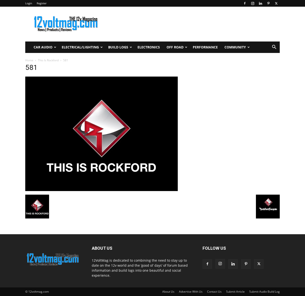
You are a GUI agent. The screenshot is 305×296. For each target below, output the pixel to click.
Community (235, 47)
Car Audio (43, 47)
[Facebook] (244, 3)
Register (41, 3)
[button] (274, 47)
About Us (168, 292)
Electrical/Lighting (80, 47)
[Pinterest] (268, 3)
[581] (101, 190)
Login (28, 3)
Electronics (148, 47)
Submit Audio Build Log (264, 292)
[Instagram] (252, 3)
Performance (205, 47)
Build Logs (118, 47)
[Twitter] (276, 3)
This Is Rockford (48, 60)
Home (29, 60)
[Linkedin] (260, 3)
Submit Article (235, 292)
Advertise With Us (191, 292)
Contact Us (214, 292)
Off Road (175, 47)
